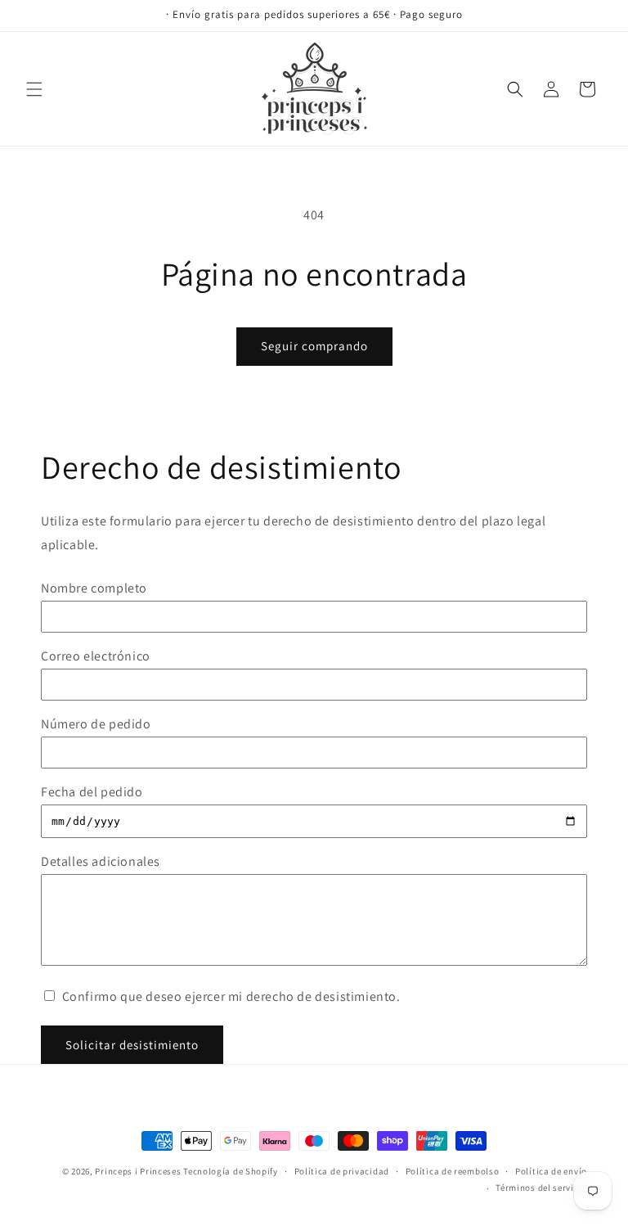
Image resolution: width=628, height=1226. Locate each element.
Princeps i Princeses (138, 1171)
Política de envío (551, 1171)
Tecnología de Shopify (230, 1171)
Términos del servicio (541, 1187)
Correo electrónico (95, 656)
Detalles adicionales (100, 861)
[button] (34, 89)
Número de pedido (96, 723)
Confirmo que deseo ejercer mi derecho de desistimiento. (230, 996)
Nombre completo (94, 588)
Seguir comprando (314, 346)
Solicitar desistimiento (132, 1044)
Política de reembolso (453, 1171)
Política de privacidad (341, 1171)
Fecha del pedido (92, 791)
